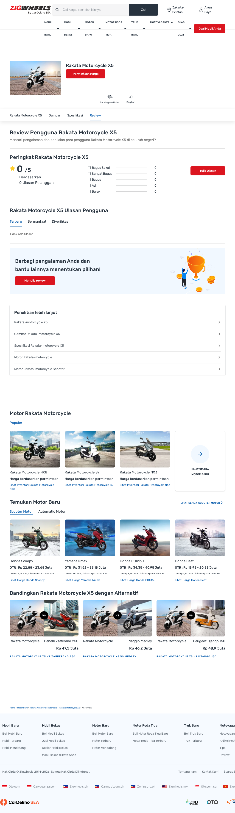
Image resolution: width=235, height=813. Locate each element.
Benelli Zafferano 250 (61, 641)
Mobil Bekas (68, 28)
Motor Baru (89, 28)
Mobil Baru (48, 28)
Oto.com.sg (209, 786)
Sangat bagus (124, 173)
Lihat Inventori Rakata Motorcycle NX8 (32, 487)
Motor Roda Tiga (114, 28)
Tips (223, 747)
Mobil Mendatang (14, 747)
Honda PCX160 (132, 561)
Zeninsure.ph (146, 786)
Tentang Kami (187, 771)
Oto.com (14, 786)
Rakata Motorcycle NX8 (28, 472)
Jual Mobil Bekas (53, 740)
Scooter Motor (209, 502)
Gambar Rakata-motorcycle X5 (37, 334)
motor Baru (22, 708)
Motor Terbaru (102, 740)
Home (12, 708)
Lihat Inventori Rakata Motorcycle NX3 (145, 485)
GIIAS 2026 (181, 28)
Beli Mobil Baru (12, 733)
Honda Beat (184, 561)
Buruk (124, 191)
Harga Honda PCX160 (141, 580)
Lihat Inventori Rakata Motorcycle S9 (89, 485)
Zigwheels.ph (79, 786)
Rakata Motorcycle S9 (82, 472)
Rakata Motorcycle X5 (26, 115)
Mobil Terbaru (11, 740)
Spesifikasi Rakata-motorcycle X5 (39, 346)
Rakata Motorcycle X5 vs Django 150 (186, 656)
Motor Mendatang (104, 747)
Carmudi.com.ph (112, 786)
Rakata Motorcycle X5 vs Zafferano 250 (42, 656)
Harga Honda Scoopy (31, 580)
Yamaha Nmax (76, 561)
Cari (143, 9)
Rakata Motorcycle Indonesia (43, 708)
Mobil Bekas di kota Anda (59, 755)
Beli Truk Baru (193, 733)
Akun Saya (208, 10)
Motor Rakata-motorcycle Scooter (39, 369)
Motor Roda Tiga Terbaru (149, 740)
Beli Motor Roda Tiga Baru (150, 733)
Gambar (54, 115)
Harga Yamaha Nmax (86, 580)
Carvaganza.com (44, 786)
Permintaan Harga (85, 73)
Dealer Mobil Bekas (55, 747)
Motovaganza (160, 22)
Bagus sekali (124, 167)
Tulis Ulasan (208, 170)
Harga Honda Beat (194, 580)
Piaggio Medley (140, 641)
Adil (124, 185)
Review (95, 115)
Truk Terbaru (193, 740)
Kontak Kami (210, 771)
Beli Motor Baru (102, 733)
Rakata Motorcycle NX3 (138, 472)
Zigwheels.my (178, 786)
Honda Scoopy (21, 561)
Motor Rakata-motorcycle (33, 357)
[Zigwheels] (30, 10)
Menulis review (35, 280)
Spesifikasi (75, 115)
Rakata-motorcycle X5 (31, 322)
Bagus (124, 179)
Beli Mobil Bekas (53, 733)
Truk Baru (134, 28)
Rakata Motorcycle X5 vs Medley (109, 656)
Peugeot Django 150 (209, 641)
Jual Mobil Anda (210, 28)
